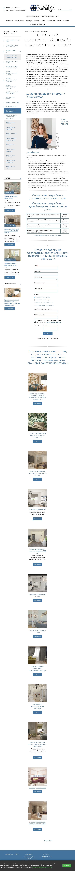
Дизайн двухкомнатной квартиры (11, 80)
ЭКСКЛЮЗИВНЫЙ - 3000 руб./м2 (45, 305)
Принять (67, 865)
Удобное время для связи (42, 309)
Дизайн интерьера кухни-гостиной (12, 67)
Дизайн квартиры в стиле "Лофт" (12, 93)
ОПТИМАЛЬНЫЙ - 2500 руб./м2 (44, 302)
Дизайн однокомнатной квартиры (11, 73)
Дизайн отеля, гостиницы (10, 156)
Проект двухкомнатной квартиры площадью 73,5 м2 (37, 551)
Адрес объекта (39, 315)
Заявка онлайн (63, 21)
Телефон (37, 271)
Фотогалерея (10, 284)
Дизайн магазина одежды (11, 134)
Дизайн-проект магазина (10, 128)
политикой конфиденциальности (42, 867)
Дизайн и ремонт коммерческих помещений (11, 117)
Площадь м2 (38, 288)
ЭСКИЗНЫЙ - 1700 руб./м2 (43, 300)
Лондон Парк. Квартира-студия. (37, 631)
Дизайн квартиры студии (11, 62)
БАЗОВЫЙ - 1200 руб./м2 (43, 297)
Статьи (33, 24)
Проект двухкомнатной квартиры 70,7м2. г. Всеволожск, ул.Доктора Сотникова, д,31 (37, 396)
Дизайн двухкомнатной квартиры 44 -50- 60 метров (11, 230)
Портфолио (51, 21)
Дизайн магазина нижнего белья (11, 139)
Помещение (38, 277)
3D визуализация (11, 106)
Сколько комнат (39, 283)
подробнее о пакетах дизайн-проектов (47, 235)
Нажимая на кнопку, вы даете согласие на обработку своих (50, 321)
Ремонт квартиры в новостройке (12, 46)
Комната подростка (12, 102)
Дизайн (36, 294)
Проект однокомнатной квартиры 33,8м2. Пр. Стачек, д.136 (37, 435)
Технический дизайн (10, 98)
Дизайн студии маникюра (10, 150)
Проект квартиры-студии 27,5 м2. (37, 595)
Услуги (36, 21)
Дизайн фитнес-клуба (11, 167)
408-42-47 (13, 7)
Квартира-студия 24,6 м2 (37, 509)
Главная (9, 21)
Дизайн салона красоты (10, 145)
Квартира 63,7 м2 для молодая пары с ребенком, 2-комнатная (37, 744)
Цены (43, 21)
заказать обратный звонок (16, 10)
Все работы (48, 840)
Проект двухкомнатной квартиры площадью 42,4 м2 (37, 823)
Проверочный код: (40, 325)
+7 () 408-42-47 (46, 857)
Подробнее (10, 210)
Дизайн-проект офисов (10, 123)
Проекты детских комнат (37, 788)
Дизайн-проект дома (11, 51)
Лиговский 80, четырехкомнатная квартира (37, 706)
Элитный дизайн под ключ (12, 41)
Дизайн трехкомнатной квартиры (11, 87)
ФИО (36, 265)
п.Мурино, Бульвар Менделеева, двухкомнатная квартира (37, 668)
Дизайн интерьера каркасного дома (11, 56)
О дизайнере (19, 21)
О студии (29, 21)
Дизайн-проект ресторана (10, 161)
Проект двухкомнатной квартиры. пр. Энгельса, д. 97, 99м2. (37, 473)
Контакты (41, 24)
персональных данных (53, 322)
